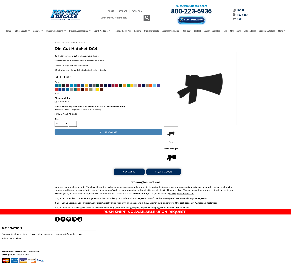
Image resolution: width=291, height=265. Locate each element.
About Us (20, 238)
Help (25, 234)
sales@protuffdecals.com (181, 193)
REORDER (123, 11)
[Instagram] (74, 219)
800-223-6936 (191, 11)
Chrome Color (63, 101)
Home (57, 42)
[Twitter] (62, 219)
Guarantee (49, 234)
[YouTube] (79, 219)
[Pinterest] (68, 219)
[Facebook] (57, 219)
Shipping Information (66, 234)
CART (240, 19)
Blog (80, 234)
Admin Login (8, 238)
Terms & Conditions (11, 234)
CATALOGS (137, 11)
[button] (22, 30)
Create (65, 42)
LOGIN (240, 10)
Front (171, 142)
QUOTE (111, 11)
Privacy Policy (36, 234)
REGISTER (242, 14)
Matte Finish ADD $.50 (67, 114)
